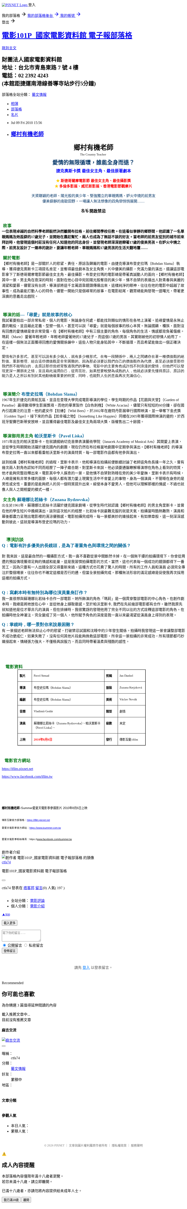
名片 (14, 115)
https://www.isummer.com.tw (45, 827)
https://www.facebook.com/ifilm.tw (27, 776)
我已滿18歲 (11, 1200)
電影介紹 (37, 906)
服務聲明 (137, 1145)
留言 (39, 888)
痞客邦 (28, 888)
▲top (6, 914)
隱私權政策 (119, 1145)
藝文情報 (39, 95)
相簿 (14, 104)
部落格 (16, 109)
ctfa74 (6, 862)
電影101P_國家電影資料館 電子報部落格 (67, 35)
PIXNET (59, 1145)
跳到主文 (9, 48)
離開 (26, 1200)
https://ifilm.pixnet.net (17, 769)
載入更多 (10, 923)
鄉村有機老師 (27, 134)
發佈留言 (10, 951)
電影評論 (37, 901)
